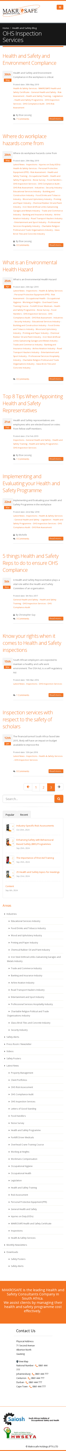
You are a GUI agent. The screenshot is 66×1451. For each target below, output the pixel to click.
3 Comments (22, 618)
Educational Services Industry (27, 191)
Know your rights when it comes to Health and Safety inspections (32, 642)
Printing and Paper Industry (36, 333)
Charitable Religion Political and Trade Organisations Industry (28, 1013)
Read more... (56, 118)
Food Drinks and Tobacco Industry (28, 928)
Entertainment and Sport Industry (30, 222)
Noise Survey (39, 180)
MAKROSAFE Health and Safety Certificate (30, 1223)
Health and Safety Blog (24, 28)
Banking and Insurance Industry (37, 214)
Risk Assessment (38, 172)
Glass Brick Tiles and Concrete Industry (30, 1022)
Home (6, 28)
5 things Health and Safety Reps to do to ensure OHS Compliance (30, 562)
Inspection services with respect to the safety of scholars (28, 719)
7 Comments (22, 118)
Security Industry (54, 187)
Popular (9, 814)
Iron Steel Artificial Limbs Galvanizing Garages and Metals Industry (34, 958)
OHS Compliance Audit (33, 103)
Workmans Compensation (23, 1158)
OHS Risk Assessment (23, 187)
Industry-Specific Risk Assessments (35, 825)
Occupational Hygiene (21, 1166)
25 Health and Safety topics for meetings (38, 872)
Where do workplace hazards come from (24, 140)
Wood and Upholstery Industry (37, 199)
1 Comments (22, 459)
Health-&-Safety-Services (25, 88)
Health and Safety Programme (28, 100)
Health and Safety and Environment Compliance (29, 59)
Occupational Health (38, 176)
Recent (24, 814)
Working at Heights (31, 302)
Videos (10, 1051)
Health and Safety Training (38, 96)
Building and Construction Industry (29, 325)
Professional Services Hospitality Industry (31, 1004)
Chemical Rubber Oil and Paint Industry (30, 949)
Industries (39, 187)
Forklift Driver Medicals (41, 306)
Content (9, 886)
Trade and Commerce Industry (28, 344)
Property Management (21, 1072)
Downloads (12, 1252)
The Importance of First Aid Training (35, 857)
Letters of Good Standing (23, 1108)
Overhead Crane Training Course (27, 1144)
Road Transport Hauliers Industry (46, 218)
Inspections (31, 164)
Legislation (58, 96)
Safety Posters (13, 1058)
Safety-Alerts (12, 1036)
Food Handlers (54, 180)
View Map (23, 1361)
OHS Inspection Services (24, 183)
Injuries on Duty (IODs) (49, 164)
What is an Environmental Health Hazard (30, 266)
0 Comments (22, 245)
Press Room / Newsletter (19, 1044)
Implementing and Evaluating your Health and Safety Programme (31, 483)
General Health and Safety (43, 92)
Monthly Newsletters (16, 1244)
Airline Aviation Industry (44, 348)
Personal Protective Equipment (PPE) (31, 294)
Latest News (18, 164)
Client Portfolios (18, 1080)
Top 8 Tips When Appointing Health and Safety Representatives (33, 403)
